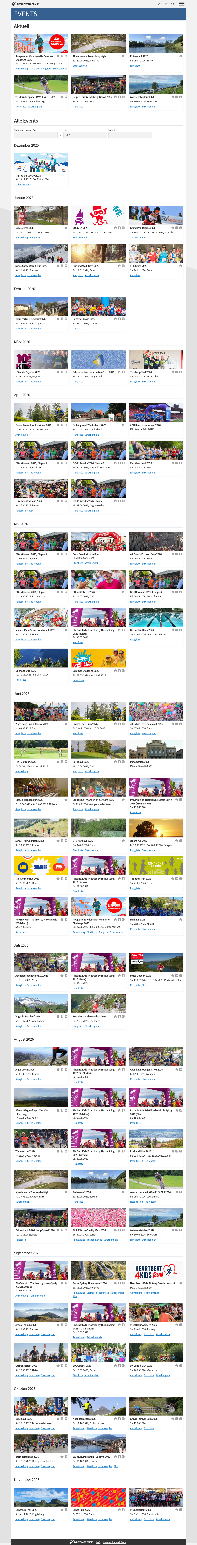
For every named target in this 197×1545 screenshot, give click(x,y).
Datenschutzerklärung (115, 1542)
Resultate (20, 106)
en (172, 3)
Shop (30, 510)
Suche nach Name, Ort (25, 130)
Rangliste (46, 68)
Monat (111, 130)
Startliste (34, 68)
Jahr (65, 130)
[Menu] (181, 4)
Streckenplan (60, 68)
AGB (98, 1542)
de (159, 3)
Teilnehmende (23, 184)
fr (166, 3)
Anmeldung (21, 68)
